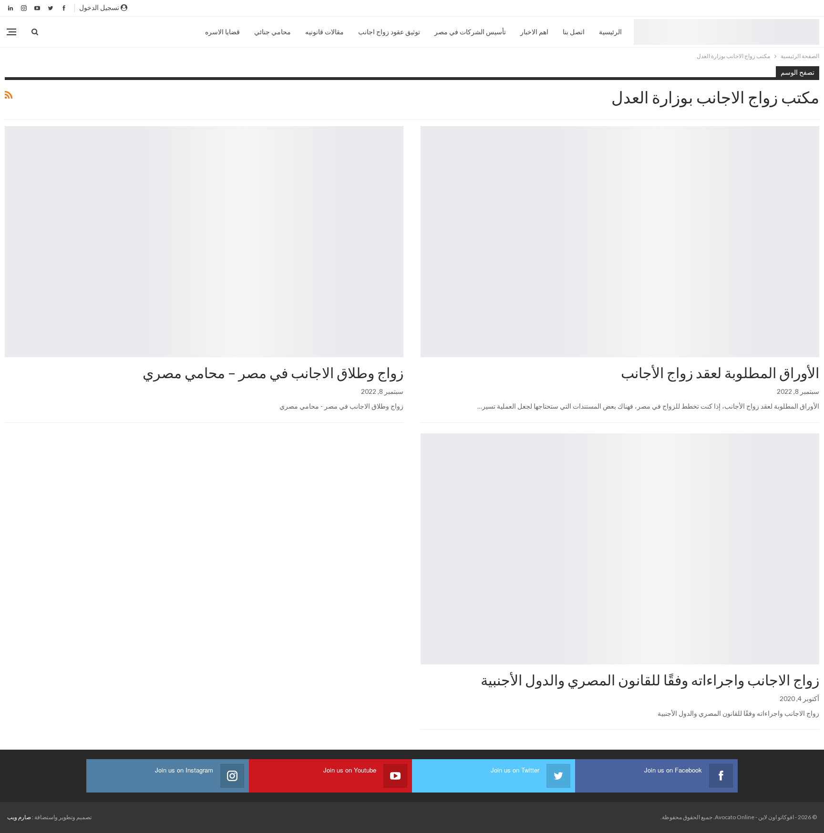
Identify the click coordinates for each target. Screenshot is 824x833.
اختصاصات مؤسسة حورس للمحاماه (816, 127)
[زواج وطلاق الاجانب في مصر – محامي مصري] (204, 241)
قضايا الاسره (222, 32)
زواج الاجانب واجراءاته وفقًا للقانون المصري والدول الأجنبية (650, 679)
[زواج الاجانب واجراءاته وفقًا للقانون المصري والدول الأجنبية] (620, 548)
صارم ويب (19, 817)
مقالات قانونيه (324, 32)
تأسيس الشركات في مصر (470, 32)
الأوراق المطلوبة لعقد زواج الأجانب (720, 372)
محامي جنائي (272, 32)
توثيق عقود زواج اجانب (389, 32)
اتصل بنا (574, 32)
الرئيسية (610, 32)
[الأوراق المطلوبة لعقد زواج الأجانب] (620, 241)
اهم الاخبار (534, 32)
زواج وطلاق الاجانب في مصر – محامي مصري (273, 372)
